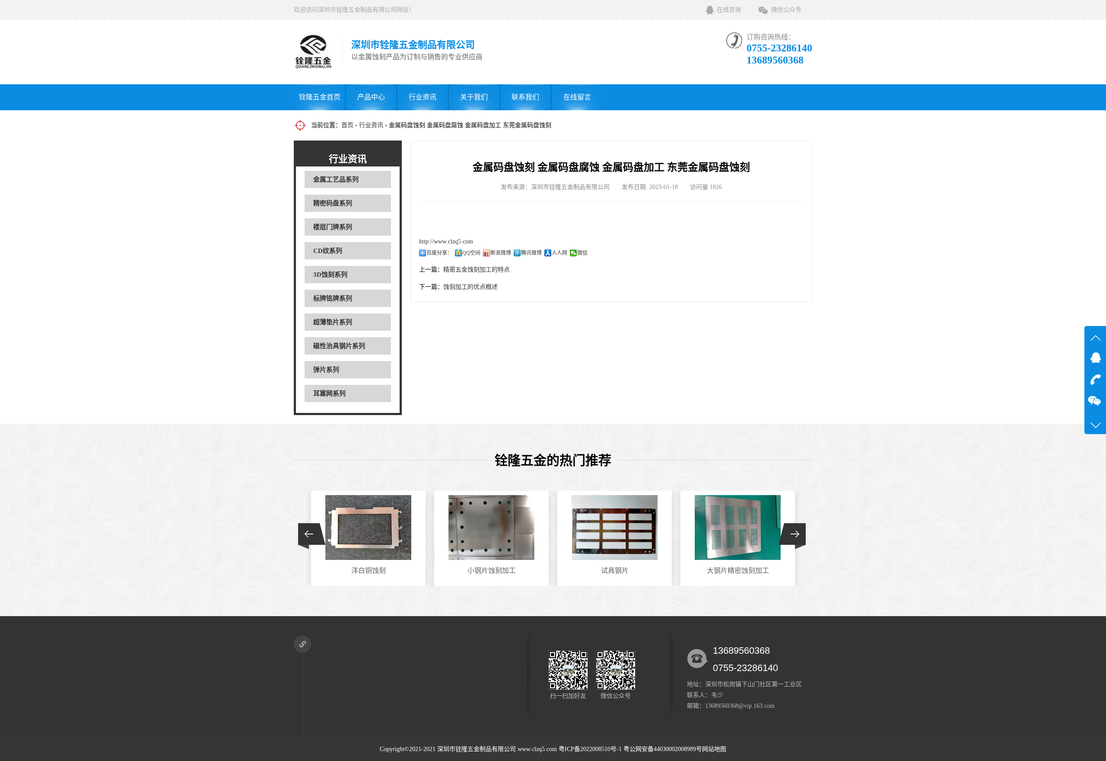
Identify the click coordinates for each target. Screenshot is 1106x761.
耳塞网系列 (329, 393)
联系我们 (525, 97)
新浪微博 (500, 253)
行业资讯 (422, 97)
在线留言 (577, 97)
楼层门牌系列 (332, 227)
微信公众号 (786, 9)
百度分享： (439, 253)
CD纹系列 (327, 250)
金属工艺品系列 (336, 179)
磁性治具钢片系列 (339, 345)
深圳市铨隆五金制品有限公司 (476, 749)
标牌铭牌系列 (332, 298)
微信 (582, 253)
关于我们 (474, 97)
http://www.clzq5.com (446, 241)
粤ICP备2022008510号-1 (590, 749)
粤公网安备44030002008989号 (662, 749)
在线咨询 (729, 9)
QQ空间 (471, 253)
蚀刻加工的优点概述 (470, 287)
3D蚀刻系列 (330, 274)
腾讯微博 (531, 253)
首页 (347, 125)
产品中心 (371, 97)
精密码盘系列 (332, 203)
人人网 (559, 253)
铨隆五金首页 (319, 97)
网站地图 (714, 749)
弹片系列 (326, 369)
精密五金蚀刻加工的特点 (476, 269)
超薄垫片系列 (332, 322)
